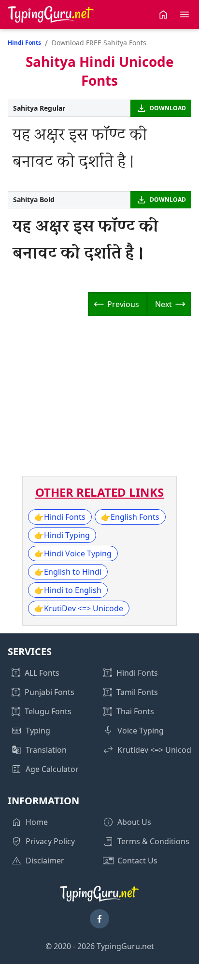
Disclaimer (45, 860)
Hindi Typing (62, 535)
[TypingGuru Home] (51, 14)
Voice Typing (140, 730)
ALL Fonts (42, 673)
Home (37, 822)
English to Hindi (67, 571)
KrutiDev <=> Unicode (78, 608)
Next (163, 304)
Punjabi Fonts (49, 692)
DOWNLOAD (168, 108)
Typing (38, 730)
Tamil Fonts (137, 692)
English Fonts (130, 517)
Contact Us (137, 860)
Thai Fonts (135, 711)
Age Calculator (52, 769)
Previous (123, 304)
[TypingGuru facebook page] (99, 918)
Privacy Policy (50, 841)
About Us (134, 822)
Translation (46, 750)
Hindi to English (67, 590)
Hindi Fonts (24, 43)
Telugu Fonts (48, 711)
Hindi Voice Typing (73, 553)
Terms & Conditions (153, 841)
